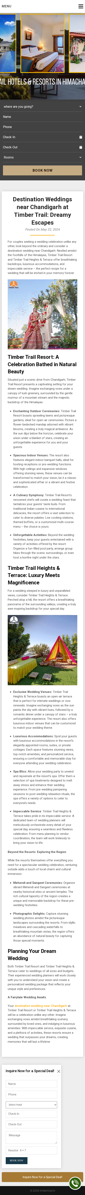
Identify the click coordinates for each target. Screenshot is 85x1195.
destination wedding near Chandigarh (41, 1006)
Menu (6, 6)
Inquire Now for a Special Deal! (42, 1177)
